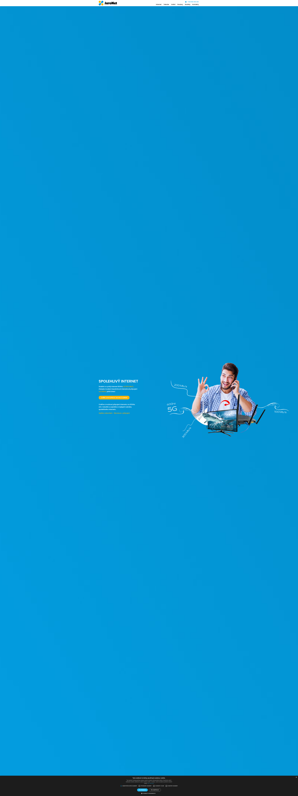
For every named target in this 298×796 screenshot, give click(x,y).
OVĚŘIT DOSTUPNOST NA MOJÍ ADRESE (114, 398)
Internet (158, 4)
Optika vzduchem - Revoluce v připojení (114, 413)
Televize (166, 4)
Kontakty (195, 4)
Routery (180, 4)
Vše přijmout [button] (142, 790)
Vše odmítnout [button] (155, 790)
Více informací (151, 783)
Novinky (187, 4)
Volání (173, 4)
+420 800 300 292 (193, 2)
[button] (149, 793)
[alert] (149, 786)
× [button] (296, 777)
